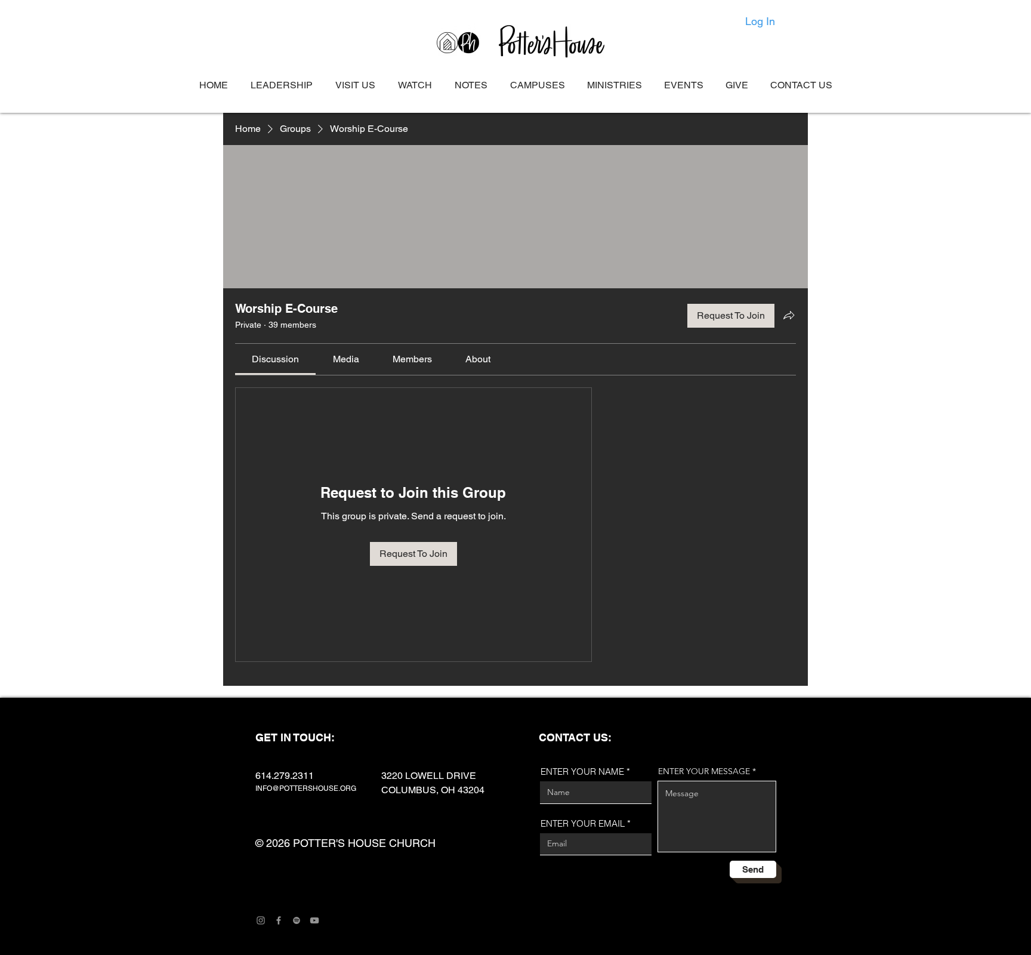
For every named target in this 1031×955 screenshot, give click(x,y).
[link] (275, 359)
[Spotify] (296, 920)
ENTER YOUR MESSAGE (704, 771)
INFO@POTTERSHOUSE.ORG (305, 788)
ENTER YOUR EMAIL (583, 823)
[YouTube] (314, 920)
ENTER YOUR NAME (582, 771)
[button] (537, 85)
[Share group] (789, 315)
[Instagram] (260, 920)
